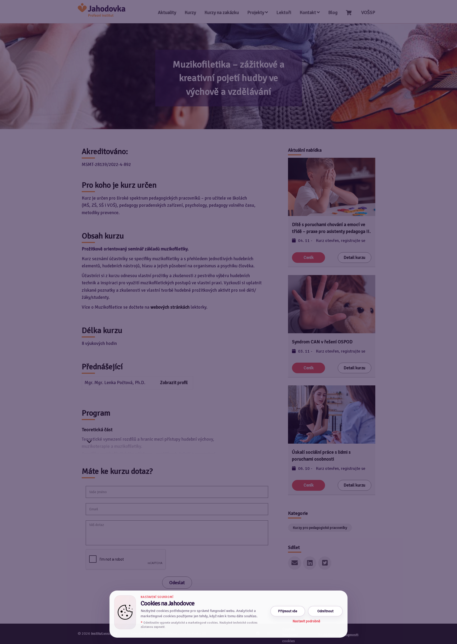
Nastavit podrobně (306, 621)
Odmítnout (325, 611)
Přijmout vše (287, 611)
